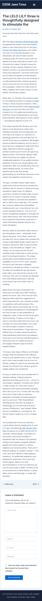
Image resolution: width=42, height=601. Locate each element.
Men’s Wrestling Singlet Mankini (22, 42)
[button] (34, 5)
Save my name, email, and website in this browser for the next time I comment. (21, 568)
